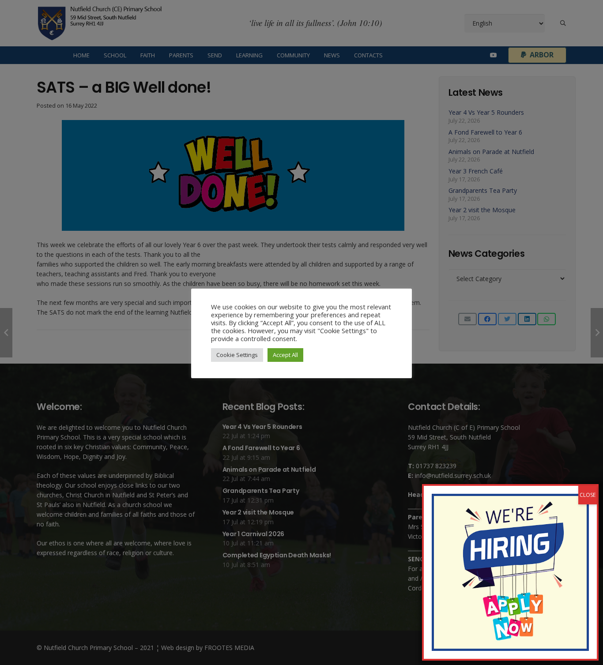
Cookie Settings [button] (237, 355)
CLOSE (587, 495)
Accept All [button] (285, 355)
